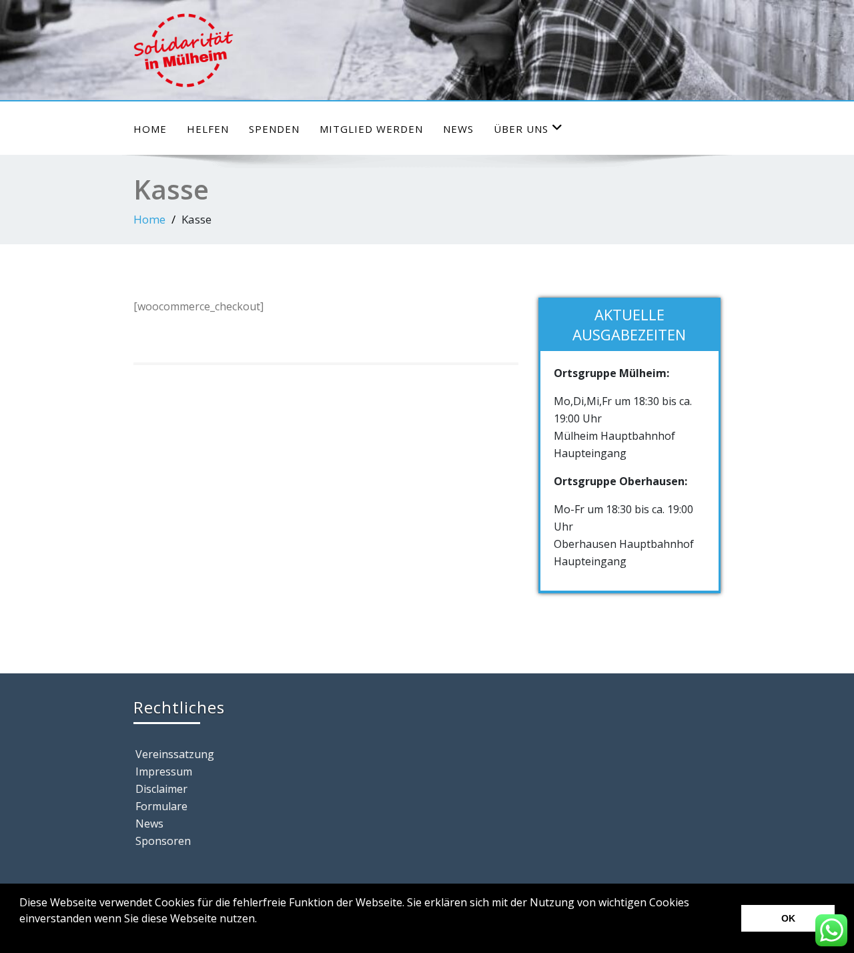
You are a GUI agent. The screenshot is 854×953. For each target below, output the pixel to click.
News (458, 128)
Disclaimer (161, 789)
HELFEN (208, 128)
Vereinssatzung (174, 754)
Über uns (521, 128)
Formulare (161, 806)
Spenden (274, 128)
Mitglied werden (371, 128)
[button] (21, 936)
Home (150, 128)
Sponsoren (163, 841)
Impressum (163, 771)
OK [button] (788, 918)
